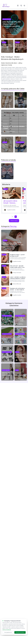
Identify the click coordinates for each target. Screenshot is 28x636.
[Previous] (12, 216)
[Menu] (17, 5)
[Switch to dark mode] (24, 5)
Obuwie (4, 42)
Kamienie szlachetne (6, 315)
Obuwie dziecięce (6, 19)
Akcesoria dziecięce (7, 168)
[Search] (21, 5)
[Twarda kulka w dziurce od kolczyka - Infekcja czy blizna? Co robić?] (14, 240)
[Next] (16, 216)
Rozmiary (5, 123)
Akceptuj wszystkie (20, 632)
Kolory (17, 97)
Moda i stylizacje (6, 97)
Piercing (17, 42)
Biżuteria (5, 142)
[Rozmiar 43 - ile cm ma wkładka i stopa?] (14, 122)
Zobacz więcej (14, 220)
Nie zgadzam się (8, 632)
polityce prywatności (6, 629)
